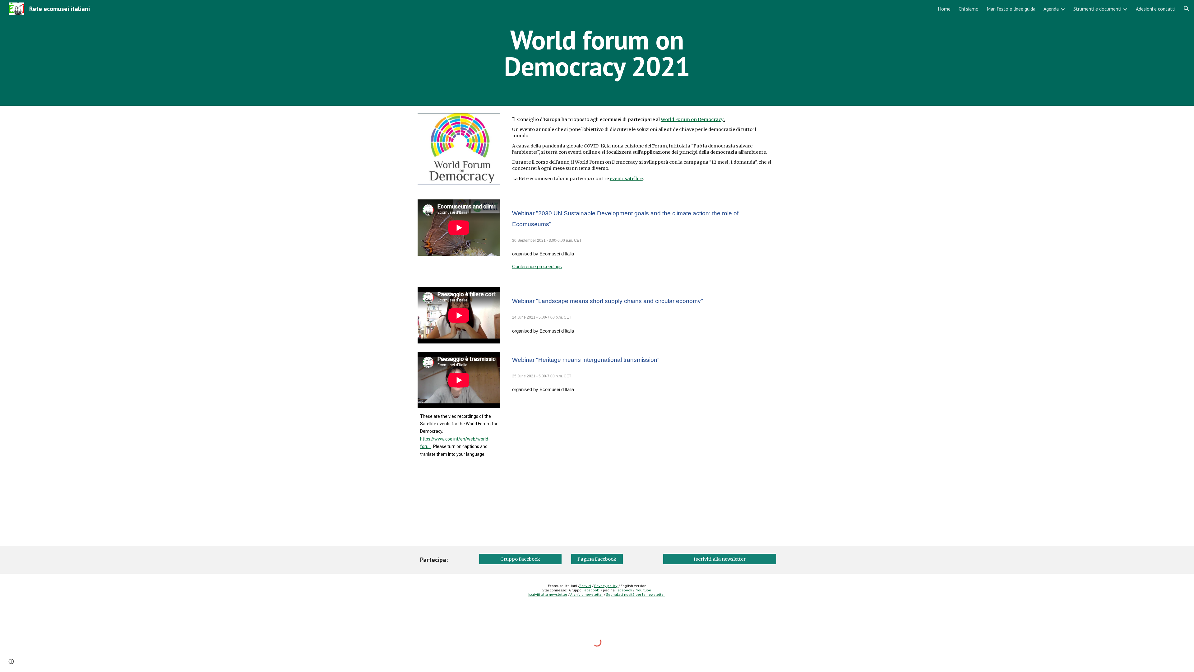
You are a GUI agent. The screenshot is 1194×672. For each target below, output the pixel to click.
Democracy (710, 119)
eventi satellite (626, 178)
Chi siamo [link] (969, 9)
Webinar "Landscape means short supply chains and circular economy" (607, 301)
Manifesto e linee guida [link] (1011, 9)
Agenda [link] (1051, 9)
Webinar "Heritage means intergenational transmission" (585, 360)
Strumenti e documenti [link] (1097, 9)
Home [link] (944, 9)
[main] (597, 53)
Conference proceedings (537, 266)
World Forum (676, 119)
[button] (1186, 8)
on (694, 119)
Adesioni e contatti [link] (1155, 9)
